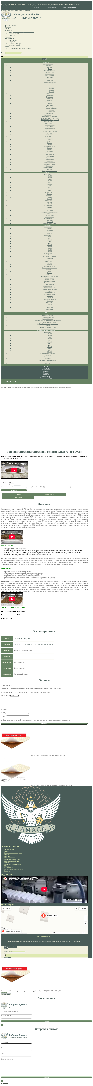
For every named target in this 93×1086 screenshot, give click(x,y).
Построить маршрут (44, 936)
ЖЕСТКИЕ (50, 126)
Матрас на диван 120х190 (12, 859)
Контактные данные (8, 1048)
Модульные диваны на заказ (48, 322)
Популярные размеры (49, 82)
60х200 (50, 176)
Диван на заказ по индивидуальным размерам (48, 320)
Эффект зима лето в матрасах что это (20, 48)
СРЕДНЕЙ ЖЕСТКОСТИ (50, 131)
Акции (7, 28)
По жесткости (48, 123)
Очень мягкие (49, 134)
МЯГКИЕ (49, 133)
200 (25, 639)
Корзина (7, 957)
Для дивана (48, 65)
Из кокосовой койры (49, 164)
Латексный (50, 222)
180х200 (49, 189)
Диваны (46, 312)
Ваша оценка (5, 695)
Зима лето (49, 148)
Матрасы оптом (14, 33)
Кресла (48, 325)
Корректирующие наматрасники (49, 276)
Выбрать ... (4, 992)
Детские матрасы (9, 849)
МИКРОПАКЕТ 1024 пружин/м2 (50, 120)
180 (15, 639)
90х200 (50, 179)
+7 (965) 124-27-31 (22, 4)
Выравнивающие (49, 75)
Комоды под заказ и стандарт (48, 327)
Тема (2, 1053)
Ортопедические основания (46, 330)
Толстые (49, 273)
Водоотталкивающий (49, 281)
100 (15, 644)
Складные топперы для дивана (49, 212)
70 (47, 644)
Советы (7, 46)
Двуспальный (49, 157)
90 (52, 644)
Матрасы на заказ (48, 64)
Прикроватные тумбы (48, 317)
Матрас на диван (12, 387)
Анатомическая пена (49, 287)
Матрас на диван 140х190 (26, 387)
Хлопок (50, 304)
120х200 (49, 182)
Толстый (49, 199)
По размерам (49, 166)
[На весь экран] (5, 1083)
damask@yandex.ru (51, 4)
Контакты (8, 27)
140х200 (51, 88)
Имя (3, 713)
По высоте (48, 195)
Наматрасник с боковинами (49, 256)
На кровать (50, 151)
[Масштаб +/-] (7, 1083)
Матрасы (46, 62)
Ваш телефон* (6, 1015)
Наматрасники (46, 225)
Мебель (46, 314)
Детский (49, 233)
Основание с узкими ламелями (47, 360)
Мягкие (50, 69)
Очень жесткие (50, 130)
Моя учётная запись (10, 947)
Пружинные (49, 97)
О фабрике (8, 30)
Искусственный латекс (50, 299)
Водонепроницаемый (49, 282)
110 (18, 644)
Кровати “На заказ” (48, 319)
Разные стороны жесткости (49, 268)
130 (25, 644)
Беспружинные (50, 95)
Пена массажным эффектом (49, 289)
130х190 (51, 87)
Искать (3, 53)
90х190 (50, 337)
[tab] (18, 494)
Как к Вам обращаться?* (9, 1012)
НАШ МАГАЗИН (10, 25)
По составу (48, 136)
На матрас (49, 208)
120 (21, 644)
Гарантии (12, 35)
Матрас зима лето (49, 125)
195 (22, 639)
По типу (48, 213)
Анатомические (49, 74)
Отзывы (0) (18, 497)
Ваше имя (4, 1042)
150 (32, 644)
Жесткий (49, 202)
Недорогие (50, 77)
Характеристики (50, 494)
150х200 (49, 185)
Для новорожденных (51, 108)
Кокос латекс (49, 302)
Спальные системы (48, 167)
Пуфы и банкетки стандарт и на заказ (48, 324)
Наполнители (13, 40)
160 (35, 644)
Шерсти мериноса (50, 292)
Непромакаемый (49, 279)
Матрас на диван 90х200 (12, 861)
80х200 (51, 85)
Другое (6, 851)
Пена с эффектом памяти (49, 223)
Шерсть (50, 291)
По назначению (48, 205)
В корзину (14, 490)
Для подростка (51, 111)
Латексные (50, 80)
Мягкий (49, 204)
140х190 (49, 343)
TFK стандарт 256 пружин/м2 (50, 116)
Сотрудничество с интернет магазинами (21, 32)
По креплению (48, 253)
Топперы (46, 172)
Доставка (8, 37)
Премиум (49, 194)
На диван (49, 149)
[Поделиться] (3, 1083)
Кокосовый (50, 220)
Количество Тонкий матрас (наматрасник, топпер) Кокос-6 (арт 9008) (22, 487)
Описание (18, 494)
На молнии (50, 258)
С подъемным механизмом (49, 171)
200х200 (51, 92)
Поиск (6, 948)
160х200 (51, 90)
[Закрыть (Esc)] (1, 1083)
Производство (9, 38)
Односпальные (50, 156)
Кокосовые (49, 79)
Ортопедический (49, 278)
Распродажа (49, 113)
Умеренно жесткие (50, 128)
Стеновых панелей (15, 43)
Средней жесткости (49, 70)
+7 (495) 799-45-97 (8, 4)
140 (28, 644)
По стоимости (48, 192)
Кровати (7, 856)
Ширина (4, 485)
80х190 (51, 83)
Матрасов (12, 41)
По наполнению (47, 286)
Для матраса (48, 361)
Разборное (48, 355)
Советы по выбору (46, 378)
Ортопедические (49, 72)
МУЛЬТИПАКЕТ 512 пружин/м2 (50, 118)
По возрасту (49, 106)
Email (3, 716)
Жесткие (49, 67)
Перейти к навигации (7, 10)
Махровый (49, 296)
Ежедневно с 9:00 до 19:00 (69, 4)
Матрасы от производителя (12, 864)
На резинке (50, 259)
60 (45, 644)
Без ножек (48, 358)
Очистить (17, 485)
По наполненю (48, 218)
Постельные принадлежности (13, 869)
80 (50, 644)
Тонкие (48, 141)
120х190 (49, 340)
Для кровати (47, 363)
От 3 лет (51, 110)
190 (18, 639)
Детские (48, 93)
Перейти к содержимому (22, 10)
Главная (3, 387)
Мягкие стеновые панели (48, 329)
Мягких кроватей (14, 45)
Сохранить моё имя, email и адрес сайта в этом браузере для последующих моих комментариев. (36, 720)
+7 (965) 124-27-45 (37, 4)
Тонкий (50, 197)
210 (28, 639)
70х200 (50, 177)
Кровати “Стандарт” (47, 315)
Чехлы (49, 255)
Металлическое (48, 357)
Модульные (50, 169)
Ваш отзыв (5, 709)
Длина (3, 482)
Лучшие (49, 103)
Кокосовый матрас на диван (13, 853)
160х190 (49, 347)
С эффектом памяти (49, 162)
